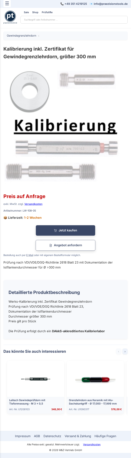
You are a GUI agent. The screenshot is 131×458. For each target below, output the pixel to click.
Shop (35, 12)
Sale (26, 12)
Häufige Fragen (105, 436)
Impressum (23, 436)
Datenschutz (52, 436)
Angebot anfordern (68, 245)
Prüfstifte (47, 12)
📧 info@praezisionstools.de (109, 3)
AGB (37, 436)
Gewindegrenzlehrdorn (21, 35)
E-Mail (29, 255)
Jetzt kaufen (68, 230)
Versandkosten (33, 204)
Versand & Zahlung (78, 436)
